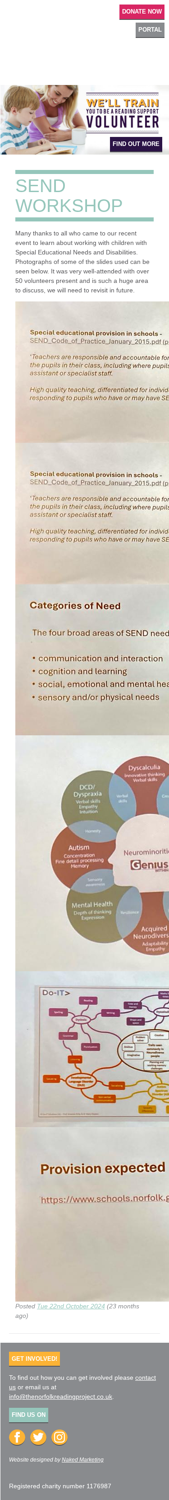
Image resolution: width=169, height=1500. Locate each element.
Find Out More (136, 144)
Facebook (17, 1437)
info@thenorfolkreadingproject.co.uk (60, 1396)
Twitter (38, 1437)
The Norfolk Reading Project (84, 56)
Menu (14, 11)
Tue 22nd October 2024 (71, 1306)
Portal (150, 29)
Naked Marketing (83, 1460)
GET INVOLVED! (34, 1358)
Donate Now (142, 11)
